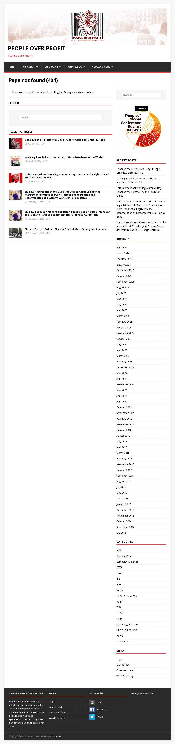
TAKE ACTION (28, 66)
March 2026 (123, 253)
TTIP (119, 618)
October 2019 (124, 407)
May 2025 (121, 304)
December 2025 (125, 270)
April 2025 (121, 310)
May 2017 (121, 492)
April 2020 (121, 401)
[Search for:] (60, 117)
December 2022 (125, 367)
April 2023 (121, 350)
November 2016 (125, 515)
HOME (11, 66)
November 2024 (125, 333)
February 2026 (124, 258)
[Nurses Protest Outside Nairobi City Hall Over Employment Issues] (15, 236)
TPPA (119, 613)
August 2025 (123, 287)
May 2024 (121, 344)
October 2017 (124, 470)
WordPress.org (124, 676)
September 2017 (125, 475)
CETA (119, 567)
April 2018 (121, 447)
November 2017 (125, 464)
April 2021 (121, 395)
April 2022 (121, 378)
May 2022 (121, 373)
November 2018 (125, 424)
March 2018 (123, 453)
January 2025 (123, 327)
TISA (119, 607)
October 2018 (124, 430)
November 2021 (125, 384)
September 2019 (125, 413)
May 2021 (121, 390)
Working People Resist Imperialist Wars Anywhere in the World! (64, 157)
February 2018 (124, 458)
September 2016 (125, 527)
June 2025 (121, 298)
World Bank (122, 641)
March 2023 (123, 355)
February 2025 (124, 321)
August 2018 (123, 435)
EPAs (119, 573)
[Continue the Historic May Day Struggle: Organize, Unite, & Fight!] (15, 146)
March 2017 (123, 498)
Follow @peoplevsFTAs (141, 693)
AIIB (118, 550)
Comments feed (125, 670)
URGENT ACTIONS (126, 630)
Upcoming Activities (127, 624)
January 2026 (123, 264)
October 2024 (124, 338)
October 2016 (124, 521)
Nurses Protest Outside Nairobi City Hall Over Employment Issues (65, 229)
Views (119, 635)
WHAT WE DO (75, 66)
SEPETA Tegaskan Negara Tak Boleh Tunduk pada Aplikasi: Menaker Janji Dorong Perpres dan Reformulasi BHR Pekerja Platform (67, 213)
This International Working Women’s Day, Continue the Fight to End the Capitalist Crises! (67, 176)
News (119, 590)
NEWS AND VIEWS (101, 66)
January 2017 (123, 504)
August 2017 (123, 481)
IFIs (118, 578)
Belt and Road (124, 556)
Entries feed (123, 664)
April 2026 (121, 247)
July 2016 (121, 532)
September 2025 (125, 281)
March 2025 (123, 315)
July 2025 (121, 293)
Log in (119, 659)
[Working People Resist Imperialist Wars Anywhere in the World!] (15, 163)
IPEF (118, 584)
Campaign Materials (127, 561)
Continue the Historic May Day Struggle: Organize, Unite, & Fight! (65, 139)
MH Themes (55, 736)
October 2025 (124, 276)
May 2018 (121, 441)
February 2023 (124, 361)
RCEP (119, 601)
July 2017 (121, 487)
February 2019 (124, 418)
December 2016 (125, 510)
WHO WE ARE (51, 66)
